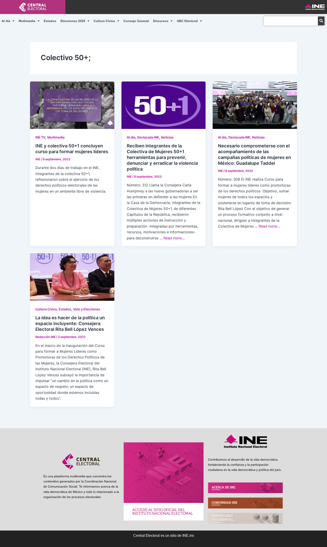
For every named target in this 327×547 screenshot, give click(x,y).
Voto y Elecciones (86, 309)
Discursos (160, 21)
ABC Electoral (187, 21)
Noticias (167, 137)
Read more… (174, 238)
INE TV (40, 137)
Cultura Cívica (104, 21)
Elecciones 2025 (73, 21)
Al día (6, 21)
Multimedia (27, 21)
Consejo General (136, 21)
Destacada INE (148, 137)
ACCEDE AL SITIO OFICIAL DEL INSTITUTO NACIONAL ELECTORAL (162, 511)
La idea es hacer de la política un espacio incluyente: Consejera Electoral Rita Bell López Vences (70, 323)
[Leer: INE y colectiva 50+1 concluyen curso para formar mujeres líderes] (72, 104)
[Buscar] (321, 20)
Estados (50, 21)
